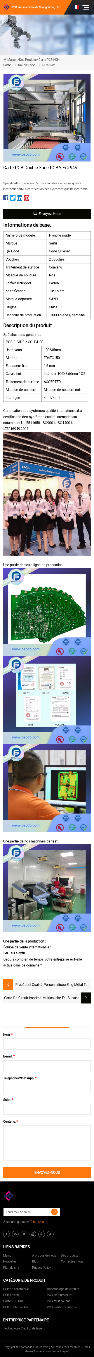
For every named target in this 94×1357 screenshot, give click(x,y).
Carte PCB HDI (48, 59)
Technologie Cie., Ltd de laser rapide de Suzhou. (23, 1329)
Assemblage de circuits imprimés (63, 1289)
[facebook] (6, 1234)
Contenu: (10, 1121)
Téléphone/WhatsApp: (20, 1078)
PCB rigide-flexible (15, 1307)
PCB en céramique (16, 1289)
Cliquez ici (37, 1222)
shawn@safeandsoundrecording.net (47, 1351)
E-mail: (9, 1056)
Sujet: (8, 1100)
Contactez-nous (72, 1261)
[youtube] (33, 1234)
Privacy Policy (41, 1267)
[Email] (54, 1212)
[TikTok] (50, 1234)
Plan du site (11, 1267)
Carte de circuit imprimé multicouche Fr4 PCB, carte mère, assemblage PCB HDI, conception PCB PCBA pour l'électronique (35, 998)
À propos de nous (44, 1255)
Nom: (8, 1034)
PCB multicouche (59, 1301)
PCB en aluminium (59, 1295)
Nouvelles (10, 1261)
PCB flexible (11, 1295)
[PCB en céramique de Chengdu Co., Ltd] (25, 1195)
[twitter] (24, 1234)
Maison (12, 59)
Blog (35, 1261)
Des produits (28, 59)
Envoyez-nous (50, 214)
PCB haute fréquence (62, 1307)
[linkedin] (15, 1234)
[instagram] (41, 1234)
